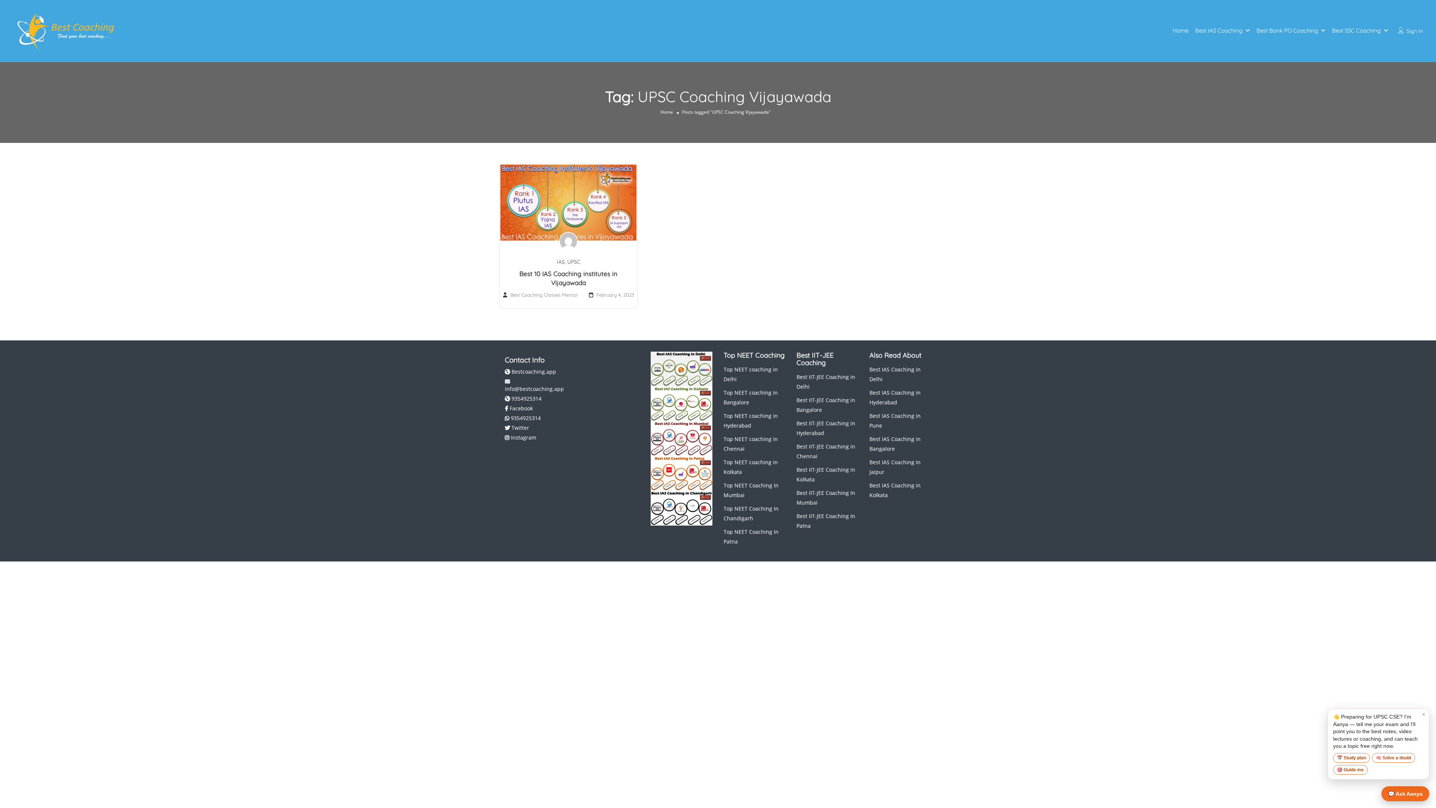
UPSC (573, 261)
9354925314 (525, 398)
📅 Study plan (1351, 757)
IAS (561, 261)
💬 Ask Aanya (1405, 794)
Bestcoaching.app (533, 371)
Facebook (520, 408)
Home (1180, 30)
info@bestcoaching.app (534, 388)
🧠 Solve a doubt (1393, 757)
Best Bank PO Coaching (1287, 30)
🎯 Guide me (1350, 769)
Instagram (522, 437)
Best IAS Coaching (1218, 30)
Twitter (519, 427)
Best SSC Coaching (1356, 30)
